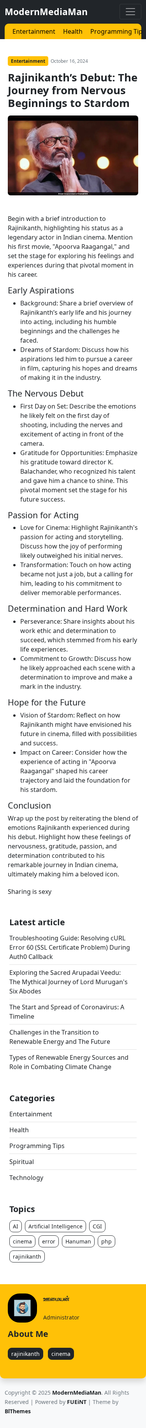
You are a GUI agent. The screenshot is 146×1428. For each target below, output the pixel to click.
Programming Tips (118, 31)
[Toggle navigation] (130, 11)
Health (73, 31)
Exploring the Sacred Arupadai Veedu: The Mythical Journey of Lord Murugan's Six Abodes (68, 981)
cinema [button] (22, 1241)
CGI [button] (97, 1226)
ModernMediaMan (46, 11)
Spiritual (21, 1161)
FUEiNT (76, 1402)
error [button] (48, 1241)
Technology (26, 1177)
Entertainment (33, 31)
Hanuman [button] (78, 1241)
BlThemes (18, 1411)
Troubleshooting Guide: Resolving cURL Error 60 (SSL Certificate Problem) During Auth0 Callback (69, 947)
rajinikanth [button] (27, 1256)
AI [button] (15, 1226)
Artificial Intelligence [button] (55, 1226)
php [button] (106, 1241)
